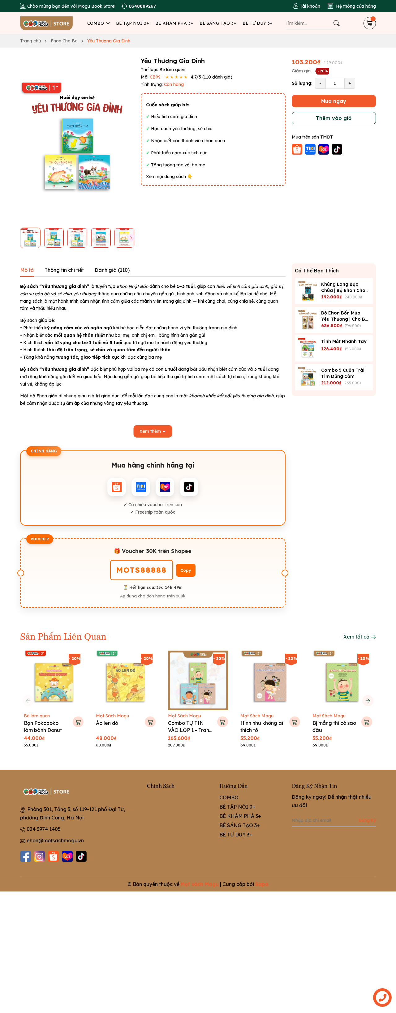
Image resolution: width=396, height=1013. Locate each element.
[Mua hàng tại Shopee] (297, 149)
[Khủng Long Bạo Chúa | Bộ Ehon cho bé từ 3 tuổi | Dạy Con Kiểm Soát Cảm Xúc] (308, 291)
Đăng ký (367, 820)
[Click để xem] (77, 140)
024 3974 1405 (44, 829)
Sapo (262, 884)
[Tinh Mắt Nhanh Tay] (308, 348)
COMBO (96, 23)
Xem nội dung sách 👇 (169, 176)
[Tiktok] (81, 856)
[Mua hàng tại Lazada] (324, 149)
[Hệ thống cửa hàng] (352, 6)
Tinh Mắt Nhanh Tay (344, 341)
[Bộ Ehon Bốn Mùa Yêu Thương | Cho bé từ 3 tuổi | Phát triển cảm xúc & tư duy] (308, 320)
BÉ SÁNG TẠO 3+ (218, 23)
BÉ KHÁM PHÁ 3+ (174, 23)
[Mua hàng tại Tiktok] (337, 149)
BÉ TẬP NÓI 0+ (132, 23)
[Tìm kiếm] (337, 23)
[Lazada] (67, 856)
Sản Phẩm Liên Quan (63, 636)
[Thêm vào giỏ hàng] (78, 721)
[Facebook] (25, 856)
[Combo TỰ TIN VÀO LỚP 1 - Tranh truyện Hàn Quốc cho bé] (198, 680)
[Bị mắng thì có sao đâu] (342, 680)
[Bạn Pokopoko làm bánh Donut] (54, 680)
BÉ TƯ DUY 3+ (258, 23)
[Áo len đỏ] (126, 680)
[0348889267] (139, 6)
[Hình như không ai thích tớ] (270, 680)
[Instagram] (39, 856)
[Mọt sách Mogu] (46, 23)
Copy (185, 570)
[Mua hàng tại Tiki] (311, 149)
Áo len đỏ (107, 723)
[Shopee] (53, 856)
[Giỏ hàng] (370, 23)
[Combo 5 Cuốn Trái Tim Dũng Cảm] (308, 377)
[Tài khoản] (306, 6)
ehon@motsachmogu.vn (55, 840)
